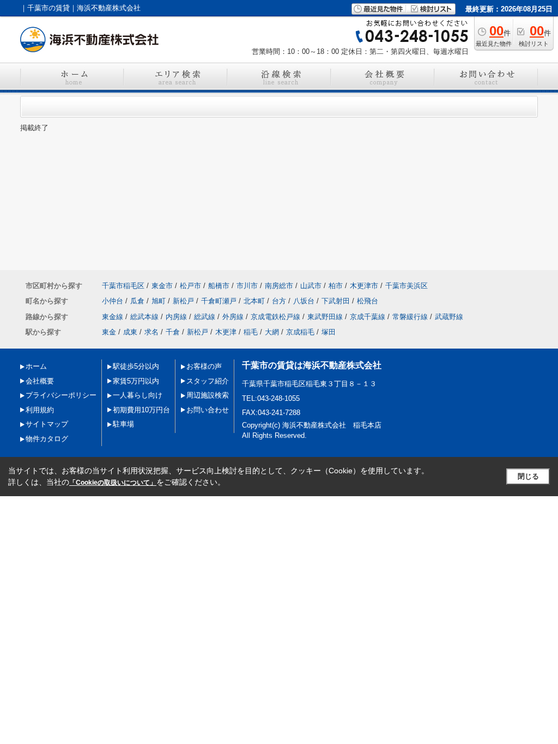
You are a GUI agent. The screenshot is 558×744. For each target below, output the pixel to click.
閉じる (528, 476)
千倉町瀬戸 (218, 301)
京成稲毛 (300, 332)
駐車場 (123, 424)
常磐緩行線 (410, 317)
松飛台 (367, 301)
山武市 (311, 286)
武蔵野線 (449, 317)
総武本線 (144, 317)
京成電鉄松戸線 (275, 317)
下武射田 (336, 301)
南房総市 (279, 286)
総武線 (204, 317)
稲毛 (251, 332)
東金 (109, 332)
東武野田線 (325, 317)
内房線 (176, 317)
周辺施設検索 (207, 395)
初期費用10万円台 (141, 410)
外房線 (233, 317)
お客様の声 (204, 366)
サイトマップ (47, 424)
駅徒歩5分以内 (136, 366)
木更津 (225, 332)
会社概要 (40, 381)
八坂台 (303, 301)
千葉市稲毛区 (123, 286)
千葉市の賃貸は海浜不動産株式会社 (311, 365)
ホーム (36, 366)
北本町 (254, 301)
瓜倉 (137, 301)
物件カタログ (47, 439)
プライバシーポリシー (61, 395)
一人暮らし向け (137, 395)
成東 (130, 332)
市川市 (247, 286)
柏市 (336, 286)
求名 (151, 332)
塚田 (329, 332)
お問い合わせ (207, 410)
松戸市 (190, 286)
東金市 (162, 286)
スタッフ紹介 (207, 381)
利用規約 (40, 410)
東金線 (112, 317)
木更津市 (364, 286)
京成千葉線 (367, 317)
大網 (272, 332)
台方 (279, 301)
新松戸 (183, 301)
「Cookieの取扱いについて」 (112, 482)
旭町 (158, 301)
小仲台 (112, 301)
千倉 (173, 332)
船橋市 (218, 286)
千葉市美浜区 (406, 286)
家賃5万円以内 (136, 381)
